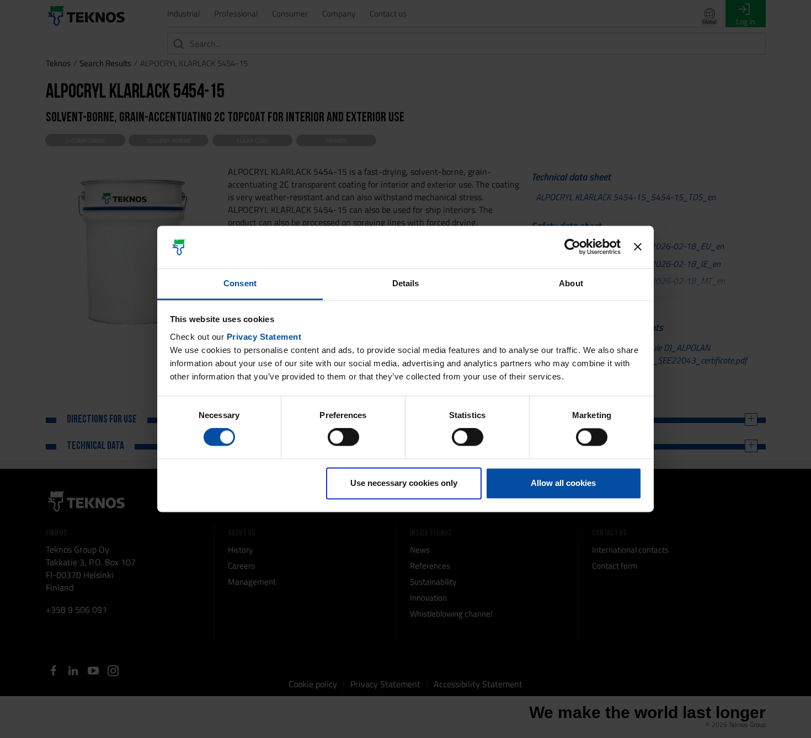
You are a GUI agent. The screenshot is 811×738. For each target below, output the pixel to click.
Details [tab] (405, 283)
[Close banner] (638, 247)
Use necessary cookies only (403, 483)
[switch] (343, 437)
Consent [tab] (240, 283)
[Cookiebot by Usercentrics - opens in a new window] (572, 247)
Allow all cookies (563, 483)
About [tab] (571, 283)
